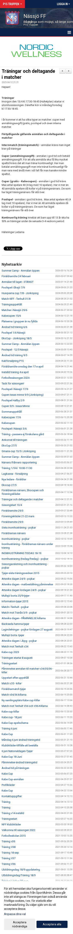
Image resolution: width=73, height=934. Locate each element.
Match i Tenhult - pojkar (15, 606)
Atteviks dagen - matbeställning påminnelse (27, 584)
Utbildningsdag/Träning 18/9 (18, 875)
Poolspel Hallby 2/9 (13, 400)
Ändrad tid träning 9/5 (14, 355)
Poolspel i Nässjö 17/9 (15, 389)
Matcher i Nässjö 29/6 (14, 310)
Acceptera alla (52, 924)
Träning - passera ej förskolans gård (23, 434)
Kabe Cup (7, 734)
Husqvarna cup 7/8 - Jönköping (20, 293)
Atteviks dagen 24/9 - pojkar (18, 578)
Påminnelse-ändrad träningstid (19, 762)
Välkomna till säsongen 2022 (18, 830)
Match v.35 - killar (11, 683)
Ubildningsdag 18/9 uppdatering (21, 869)
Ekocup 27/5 (9, 485)
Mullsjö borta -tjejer (13, 635)
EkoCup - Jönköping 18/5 (16, 338)
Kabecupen (8, 422)
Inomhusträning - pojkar (15, 538)
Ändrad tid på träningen (15, 768)
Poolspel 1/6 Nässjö (13, 332)
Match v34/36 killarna (14, 694)
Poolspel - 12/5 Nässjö (15, 349)
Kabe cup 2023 (10, 652)
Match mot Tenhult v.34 (15, 646)
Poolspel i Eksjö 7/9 (13, 287)
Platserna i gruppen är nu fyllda (20, 321)
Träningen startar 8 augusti (17, 657)
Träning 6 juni (9, 728)
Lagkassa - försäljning (15, 473)
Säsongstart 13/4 (12, 505)
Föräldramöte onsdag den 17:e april (22, 366)
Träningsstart (9, 663)
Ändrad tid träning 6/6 (14, 327)
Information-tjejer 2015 (15, 601)
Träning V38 (8, 847)
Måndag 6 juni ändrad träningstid (21, 739)
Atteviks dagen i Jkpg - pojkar (19, 640)
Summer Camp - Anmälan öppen (21, 270)
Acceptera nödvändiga (19, 924)
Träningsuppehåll (12, 304)
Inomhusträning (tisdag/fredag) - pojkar (25, 558)
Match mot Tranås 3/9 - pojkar (19, 612)
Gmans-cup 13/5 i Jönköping (19, 451)
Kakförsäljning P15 (13, 360)
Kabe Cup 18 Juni (12, 756)
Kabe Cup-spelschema (15, 722)
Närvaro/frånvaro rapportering (19, 462)
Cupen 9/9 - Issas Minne (16, 406)
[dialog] (36, 907)
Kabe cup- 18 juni (12, 717)
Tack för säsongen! (13, 383)
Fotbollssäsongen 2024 (15, 377)
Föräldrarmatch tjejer (14, 689)
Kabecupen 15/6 (11, 315)
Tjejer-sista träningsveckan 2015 (20, 573)
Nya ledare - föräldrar (14, 479)
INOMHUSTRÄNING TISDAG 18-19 (21, 553)
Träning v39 (8, 841)
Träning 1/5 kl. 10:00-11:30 (17, 468)
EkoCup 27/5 (9, 445)
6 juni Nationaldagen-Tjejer (17, 751)
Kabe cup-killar (10, 711)
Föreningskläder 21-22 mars (18, 516)
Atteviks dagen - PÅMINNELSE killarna (24, 618)
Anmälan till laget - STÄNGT (17, 281)
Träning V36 (8, 863)
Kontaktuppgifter (12, 796)
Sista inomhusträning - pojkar (19, 527)
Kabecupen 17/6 (11, 417)
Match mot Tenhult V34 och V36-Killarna (25, 705)
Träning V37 (8, 858)
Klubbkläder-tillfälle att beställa (20, 745)
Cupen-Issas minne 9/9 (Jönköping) (23, 394)
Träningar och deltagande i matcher (22, 499)
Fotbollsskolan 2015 (14, 835)
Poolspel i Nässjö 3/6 (14, 428)
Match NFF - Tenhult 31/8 (16, 298)
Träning (6, 801)
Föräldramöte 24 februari (16, 276)
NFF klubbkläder (11, 824)
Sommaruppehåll (12, 411)
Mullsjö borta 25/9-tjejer (15, 595)
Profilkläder (8, 784)
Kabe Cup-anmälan (13, 779)
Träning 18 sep (10, 852)
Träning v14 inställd (13, 813)
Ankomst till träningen (14, 439)
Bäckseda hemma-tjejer (15, 623)
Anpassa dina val (15, 914)
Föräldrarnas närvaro (14, 533)
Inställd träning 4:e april (15, 372)
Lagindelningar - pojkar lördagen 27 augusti (27, 629)
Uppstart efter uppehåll (15, 677)
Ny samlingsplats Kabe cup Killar (21, 700)
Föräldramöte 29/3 (12, 510)
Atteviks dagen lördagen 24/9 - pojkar (24, 590)
